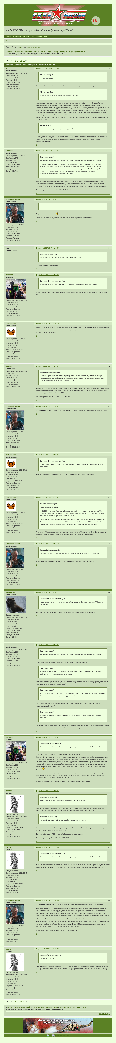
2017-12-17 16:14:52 (51, 543)
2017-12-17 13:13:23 (51, 275)
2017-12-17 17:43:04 (51, 900)
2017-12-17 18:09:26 (51, 949)
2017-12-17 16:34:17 (51, 592)
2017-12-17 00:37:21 (51, 199)
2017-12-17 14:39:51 (51, 406)
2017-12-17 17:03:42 (51, 737)
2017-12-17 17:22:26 (51, 791)
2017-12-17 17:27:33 (51, 847)
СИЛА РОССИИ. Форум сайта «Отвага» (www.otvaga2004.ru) (32, 52)
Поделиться (40, 68)
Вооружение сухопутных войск (73, 52)
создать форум (104, 1014)
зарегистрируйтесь (34, 47)
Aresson (9, 275)
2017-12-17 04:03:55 (51, 248)
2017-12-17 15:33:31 (51, 454)
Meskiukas (10, 592)
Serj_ (8, 69)
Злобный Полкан (13, 199)
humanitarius (11, 323)
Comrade (9, 151)
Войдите (20, 47)
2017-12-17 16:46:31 (51, 645)
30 (21, 61)
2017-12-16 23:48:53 (51, 150)
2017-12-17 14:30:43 (51, 366)
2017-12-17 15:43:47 (51, 497)
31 (24, 61)
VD (7, 645)
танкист (9, 366)
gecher (9, 791)
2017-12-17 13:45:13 (51, 323)
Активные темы (11, 41)
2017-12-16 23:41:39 (51, 68)
